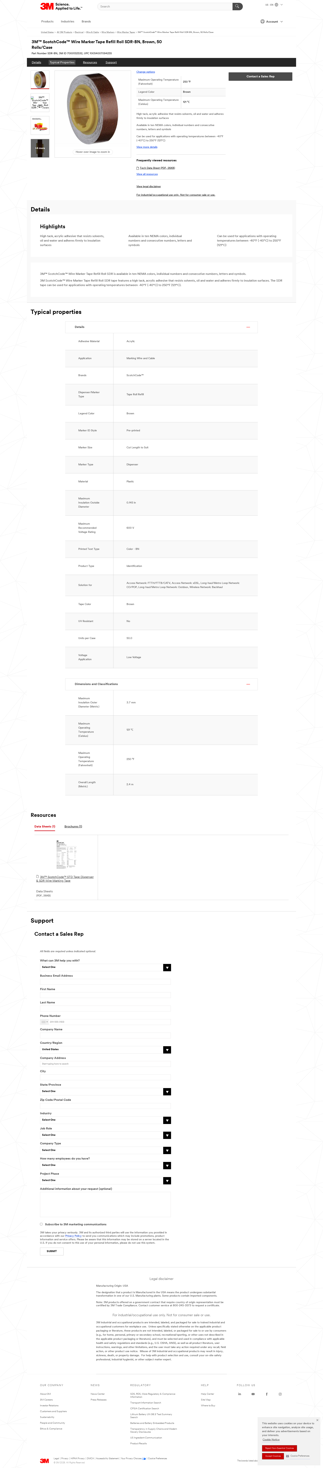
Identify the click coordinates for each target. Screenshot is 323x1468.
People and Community (52, 1423)
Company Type (50, 1143)
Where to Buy (208, 1405)
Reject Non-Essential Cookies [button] (279, 1448)
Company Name (51, 1029)
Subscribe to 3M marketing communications (76, 1224)
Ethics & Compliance (51, 1429)
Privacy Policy (73, 1236)
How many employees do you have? (65, 1158)
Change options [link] (145, 72)
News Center (98, 1394)
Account (272, 21)
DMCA (90, 1459)
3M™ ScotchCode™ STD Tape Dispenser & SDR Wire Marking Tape (65, 879)
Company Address (53, 1058)
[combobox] (44, 1022)
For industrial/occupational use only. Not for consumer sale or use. (175, 195)
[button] (297, 1456)
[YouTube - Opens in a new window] (253, 1394)
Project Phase (49, 1173)
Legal (56, 1459)
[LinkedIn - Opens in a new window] (239, 1394)
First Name (47, 989)
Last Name (47, 1002)
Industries (67, 21)
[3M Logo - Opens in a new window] (61, 6)
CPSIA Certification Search (144, 1408)
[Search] (238, 6)
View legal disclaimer (148, 186)
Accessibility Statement (107, 1459)
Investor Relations (49, 1405)
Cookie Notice (271, 1439)
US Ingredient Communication (146, 1438)
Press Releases (99, 1400)
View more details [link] (146, 147)
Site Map (206, 1400)
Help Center (207, 1394)
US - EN (269, 5)
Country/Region (51, 1043)
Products (47, 21)
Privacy (64, 1459)
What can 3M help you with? (60, 960)
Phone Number (50, 1016)
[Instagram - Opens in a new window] (280, 1394)
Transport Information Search (145, 1403)
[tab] (44, 827)
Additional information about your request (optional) (76, 1189)
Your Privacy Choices (131, 1459)
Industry (46, 1113)
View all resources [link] (147, 174)
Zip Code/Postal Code (55, 1100)
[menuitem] (36, 62)
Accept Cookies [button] (273, 1456)
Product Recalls (138, 1443)
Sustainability (47, 1417)
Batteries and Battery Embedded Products (152, 1423)
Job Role (46, 1128)
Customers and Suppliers (53, 1411)
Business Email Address (56, 975)
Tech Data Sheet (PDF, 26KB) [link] (157, 168)
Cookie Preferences (157, 1459)
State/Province (50, 1084)
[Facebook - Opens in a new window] (267, 1394)
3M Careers (46, 1400)
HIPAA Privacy (78, 1459)
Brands (86, 21)
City (43, 1071)
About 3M (45, 1394)
